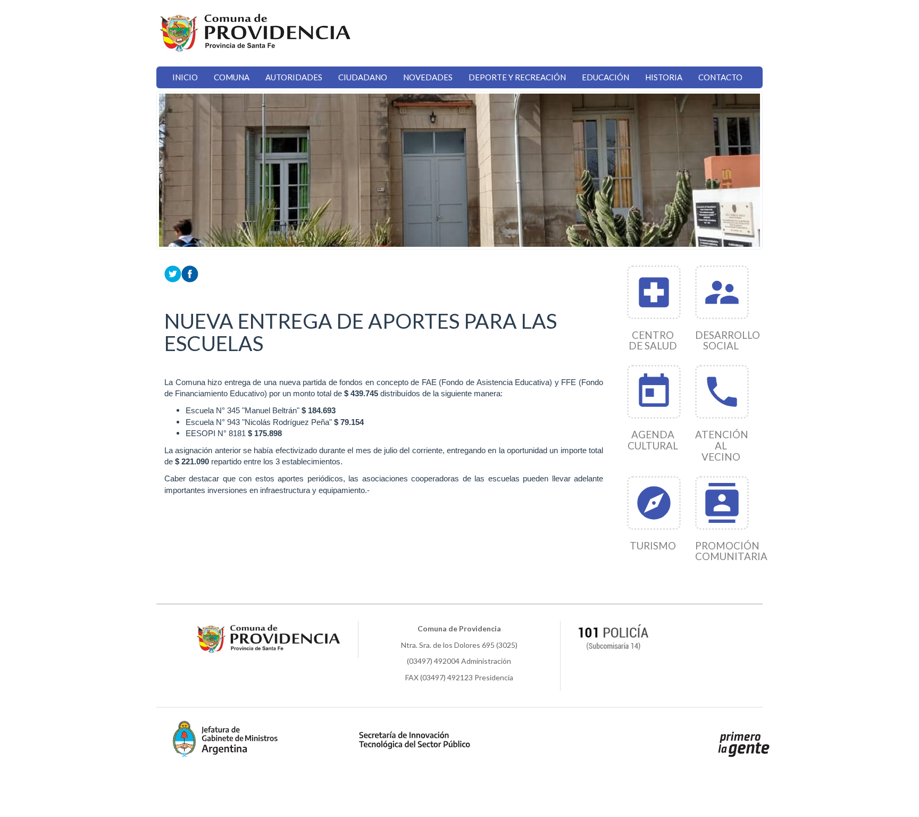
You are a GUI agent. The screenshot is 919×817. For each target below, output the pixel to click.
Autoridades (293, 77)
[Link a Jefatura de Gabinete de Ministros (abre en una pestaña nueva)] (225, 738)
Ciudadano (362, 77)
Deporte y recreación (517, 77)
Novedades (428, 77)
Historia (663, 77)
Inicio (185, 77)
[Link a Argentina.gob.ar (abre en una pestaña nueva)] (744, 743)
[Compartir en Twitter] (172, 272)
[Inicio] (254, 33)
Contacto (720, 77)
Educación (605, 77)
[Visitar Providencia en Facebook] (189, 272)
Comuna (231, 77)
